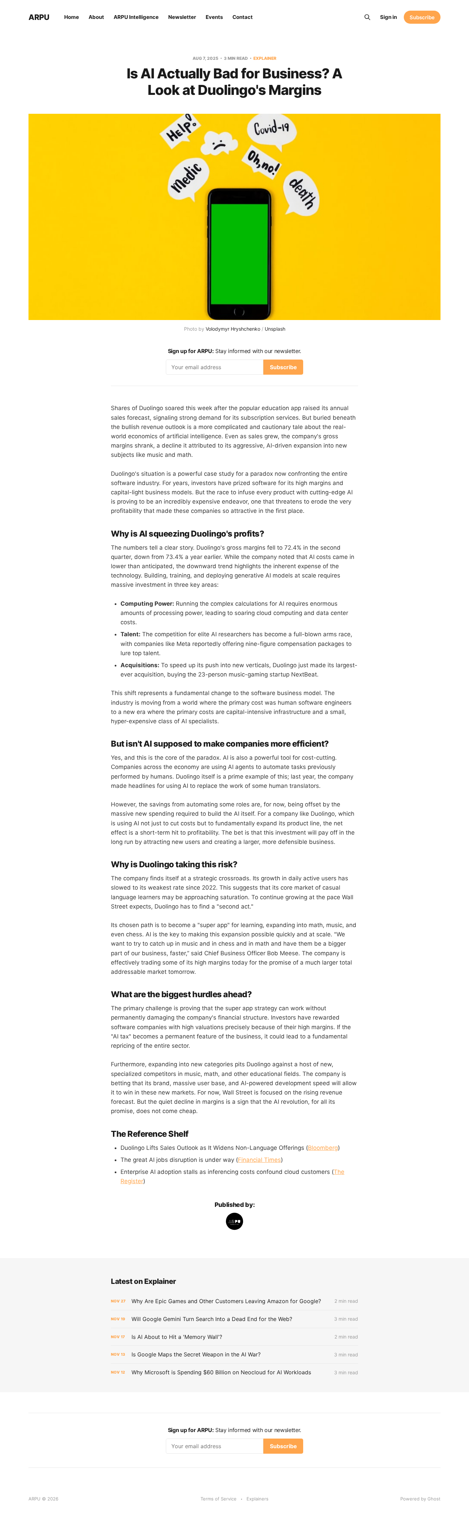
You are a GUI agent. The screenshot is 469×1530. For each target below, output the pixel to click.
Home (71, 17)
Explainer (264, 58)
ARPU (38, 17)
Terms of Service (219, 1498)
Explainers (257, 1498)
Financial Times (259, 1159)
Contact (242, 17)
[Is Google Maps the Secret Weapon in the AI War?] (234, 1354)
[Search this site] (367, 17)
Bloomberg (323, 1147)
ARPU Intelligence (136, 17)
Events (214, 17)
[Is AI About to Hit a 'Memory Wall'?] (234, 1337)
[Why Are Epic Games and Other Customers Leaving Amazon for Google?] (234, 1301)
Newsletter (182, 17)
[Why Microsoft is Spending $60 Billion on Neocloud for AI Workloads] (234, 1372)
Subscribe (422, 17)
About (96, 17)
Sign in (388, 17)
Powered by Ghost (420, 1498)
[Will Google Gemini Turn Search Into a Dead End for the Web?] (234, 1319)
